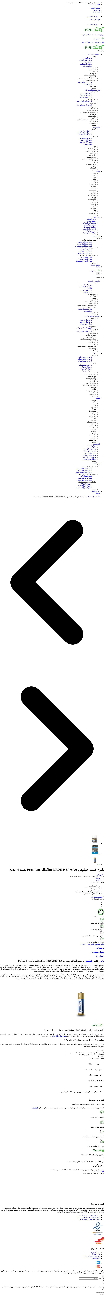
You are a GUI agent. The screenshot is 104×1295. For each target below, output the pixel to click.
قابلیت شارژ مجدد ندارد (96, 1058)
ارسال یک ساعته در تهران (95, 942)
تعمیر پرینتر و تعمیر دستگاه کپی (89, 1219)
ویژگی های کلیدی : (98, 882)
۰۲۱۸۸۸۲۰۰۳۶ (95, 4)
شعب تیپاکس (95, 1258)
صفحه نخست (95, 8)
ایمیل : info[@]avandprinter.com (93, 1173)
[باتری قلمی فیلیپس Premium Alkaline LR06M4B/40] (95, 854)
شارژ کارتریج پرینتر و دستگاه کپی (89, 1215)
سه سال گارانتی (98, 916)
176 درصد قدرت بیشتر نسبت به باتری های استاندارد (86, 1052)
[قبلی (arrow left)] (103, 1294)
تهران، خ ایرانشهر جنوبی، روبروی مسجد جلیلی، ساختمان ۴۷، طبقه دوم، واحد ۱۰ (77, 1169)
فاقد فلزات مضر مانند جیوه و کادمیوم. (91, 1054)
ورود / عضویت (92, 16)
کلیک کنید (35, 1108)
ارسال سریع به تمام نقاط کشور (93, 936)
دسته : (101, 880)
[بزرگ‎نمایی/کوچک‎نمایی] (97, 1292)
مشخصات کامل (96, 897)
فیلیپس (88, 961)
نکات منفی (100, 1056)
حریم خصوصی (95, 1254)
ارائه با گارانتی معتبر (97, 923)
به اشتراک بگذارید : (98, 899)
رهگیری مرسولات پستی (92, 1256)
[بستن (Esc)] (103, 1292)
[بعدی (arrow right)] (101, 1294)
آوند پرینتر (56, 1271)
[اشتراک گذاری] (101, 1292)
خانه (98, 497)
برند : (102, 878)
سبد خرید (94, 270)
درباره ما (97, 10)
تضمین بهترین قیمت (97, 929)
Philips (98, 878)
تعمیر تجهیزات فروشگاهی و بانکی (88, 1217)
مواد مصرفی (91, 497)
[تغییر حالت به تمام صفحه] (99, 1292)
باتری (83, 497)
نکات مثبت (100, 1051)
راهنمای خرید (95, 1252)
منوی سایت (100, 51)
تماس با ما (96, 12)
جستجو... (101, 1278)
